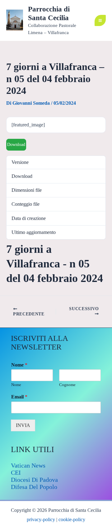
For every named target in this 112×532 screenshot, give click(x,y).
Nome (19, 364)
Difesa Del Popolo (34, 486)
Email (19, 396)
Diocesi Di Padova (34, 479)
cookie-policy (71, 519)
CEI (16, 472)
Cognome (67, 384)
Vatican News (28, 465)
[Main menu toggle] (100, 20)
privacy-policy (41, 519)
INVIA (23, 425)
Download (16, 144)
